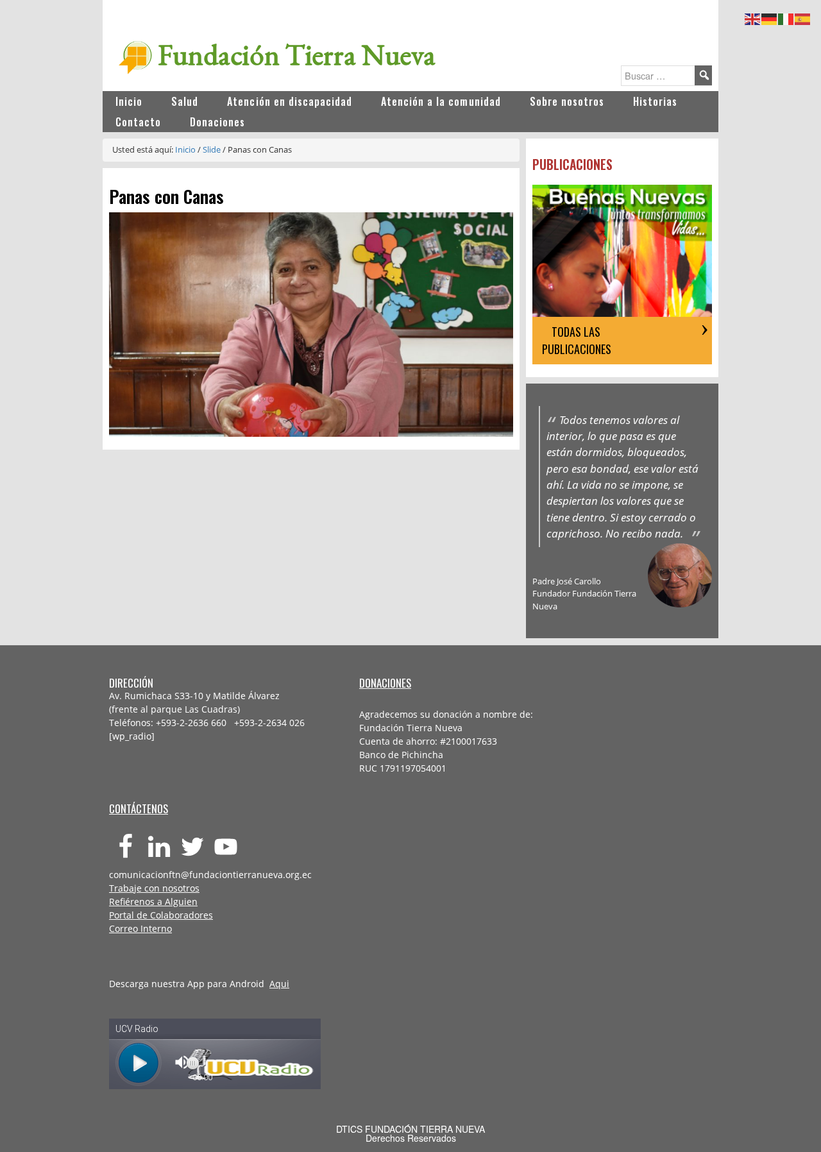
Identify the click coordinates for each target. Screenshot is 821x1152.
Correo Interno (140, 928)
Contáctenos (138, 808)
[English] (753, 17)
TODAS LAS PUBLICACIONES (576, 340)
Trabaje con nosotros (154, 888)
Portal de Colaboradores (161, 915)
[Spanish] (803, 17)
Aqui (279, 984)
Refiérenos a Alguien (153, 901)
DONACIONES (385, 683)
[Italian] (786, 17)
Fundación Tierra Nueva (297, 54)
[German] (769, 17)
